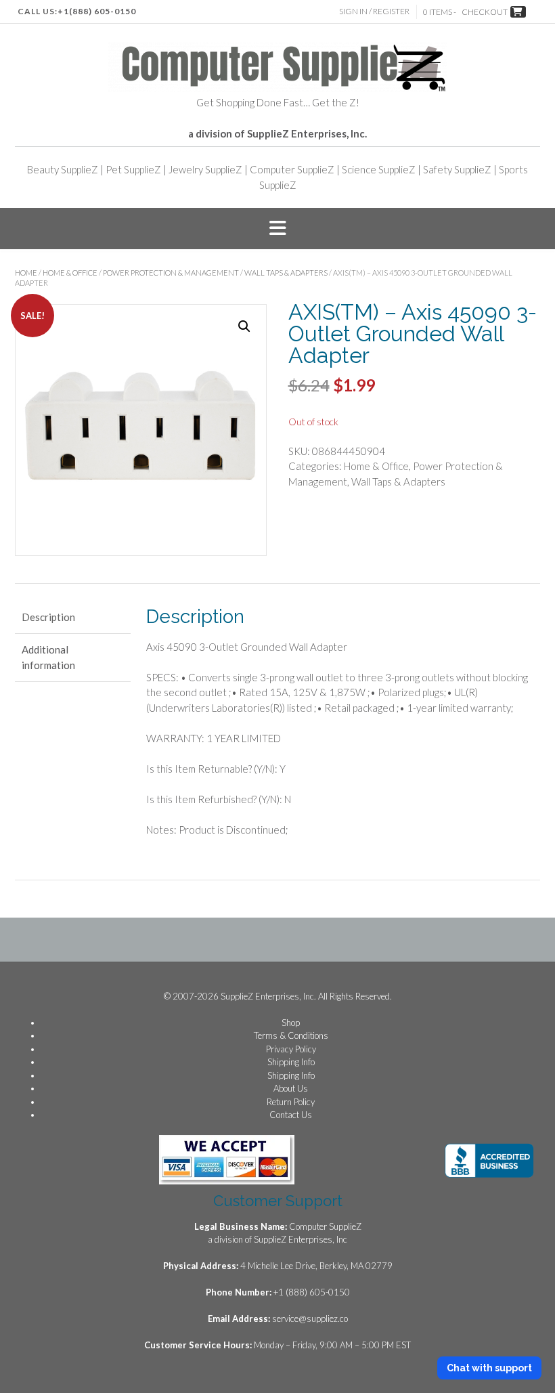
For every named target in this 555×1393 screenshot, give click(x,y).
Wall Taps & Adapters (286, 272)
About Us (290, 1088)
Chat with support (489, 1368)
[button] (277, 229)
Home (26, 272)
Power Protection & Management (171, 272)
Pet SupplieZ (133, 169)
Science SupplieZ (379, 169)
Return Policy (291, 1101)
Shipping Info (291, 1061)
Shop (291, 1022)
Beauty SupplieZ (62, 169)
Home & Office (70, 272)
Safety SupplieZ (457, 169)
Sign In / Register (374, 11)
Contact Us (290, 1114)
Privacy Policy (291, 1049)
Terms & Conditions (291, 1035)
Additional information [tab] (48, 657)
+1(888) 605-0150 (97, 11)
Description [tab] (48, 617)
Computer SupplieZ (292, 169)
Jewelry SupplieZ (205, 169)
